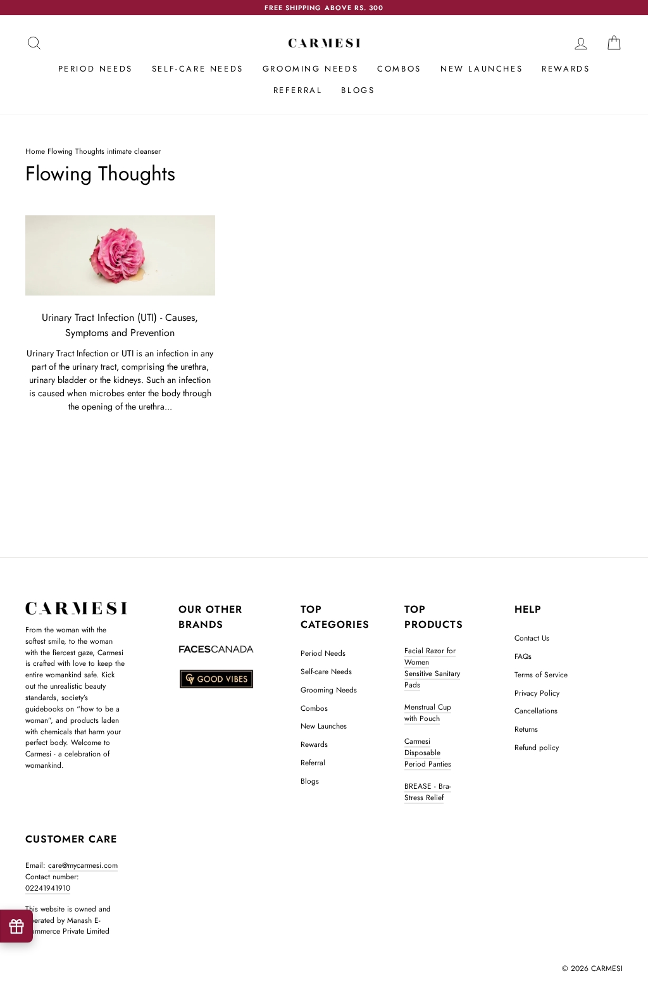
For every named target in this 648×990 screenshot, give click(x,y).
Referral (298, 90)
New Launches (481, 69)
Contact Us (531, 637)
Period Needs (95, 69)
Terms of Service (541, 674)
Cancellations (536, 710)
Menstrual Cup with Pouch (427, 712)
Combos (399, 69)
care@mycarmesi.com (83, 865)
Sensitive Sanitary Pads (432, 679)
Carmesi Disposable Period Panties (427, 752)
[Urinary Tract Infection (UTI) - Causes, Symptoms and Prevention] (120, 255)
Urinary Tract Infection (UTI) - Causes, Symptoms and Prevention (120, 325)
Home (35, 151)
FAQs (523, 656)
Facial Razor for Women (430, 656)
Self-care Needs (198, 69)
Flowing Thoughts (75, 151)
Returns (526, 729)
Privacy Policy (536, 692)
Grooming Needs (310, 69)
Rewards (566, 69)
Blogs (358, 90)
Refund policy (536, 747)
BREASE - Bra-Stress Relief (427, 791)
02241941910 (47, 887)
